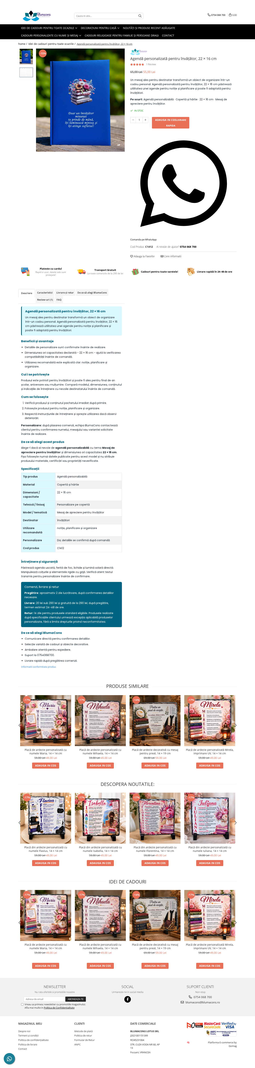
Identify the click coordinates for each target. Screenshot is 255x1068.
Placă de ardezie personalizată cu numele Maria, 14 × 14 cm (46, 751)
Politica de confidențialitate (33, 1040)
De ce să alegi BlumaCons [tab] (92, 292)
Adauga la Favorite (144, 256)
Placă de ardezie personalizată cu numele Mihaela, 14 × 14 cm (100, 751)
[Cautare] (140, 16)
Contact (168, 35)
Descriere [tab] (26, 293)
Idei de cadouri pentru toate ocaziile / (52, 44)
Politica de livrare (27, 1044)
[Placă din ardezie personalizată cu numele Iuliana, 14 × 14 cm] (209, 818)
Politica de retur (83, 1035)
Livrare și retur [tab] (65, 292)
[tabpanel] (80, 100)
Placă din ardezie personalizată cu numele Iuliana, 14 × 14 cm (209, 849)
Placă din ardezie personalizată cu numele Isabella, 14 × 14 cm (100, 849)
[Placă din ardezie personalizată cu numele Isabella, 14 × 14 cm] (100, 818)
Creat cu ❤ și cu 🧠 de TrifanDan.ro (188, 1042)
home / (23, 44)
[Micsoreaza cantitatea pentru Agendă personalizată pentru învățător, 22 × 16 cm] (133, 120)
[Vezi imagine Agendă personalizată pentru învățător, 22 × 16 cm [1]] (26, 72)
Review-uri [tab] (45, 299)
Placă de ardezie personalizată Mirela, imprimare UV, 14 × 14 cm (210, 751)
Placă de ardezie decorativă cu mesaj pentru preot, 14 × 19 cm (155, 751)
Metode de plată (83, 1031)
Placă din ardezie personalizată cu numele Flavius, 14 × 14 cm (45, 849)
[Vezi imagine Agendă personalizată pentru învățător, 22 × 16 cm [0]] (26, 56)
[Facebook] (127, 999)
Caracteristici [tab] (45, 292)
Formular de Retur (84, 1040)
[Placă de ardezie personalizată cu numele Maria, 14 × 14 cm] (45, 720)
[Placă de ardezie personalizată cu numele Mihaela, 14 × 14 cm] (100, 720)
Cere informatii (172, 256)
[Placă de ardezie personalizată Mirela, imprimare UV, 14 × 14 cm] (209, 720)
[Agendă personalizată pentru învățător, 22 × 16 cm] (80, 100)
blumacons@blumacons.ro (202, 1002)
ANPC (77, 1044)
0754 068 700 (202, 997)
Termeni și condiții (28, 1035)
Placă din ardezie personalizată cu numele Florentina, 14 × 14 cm (155, 849)
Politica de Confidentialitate (59, 1007)
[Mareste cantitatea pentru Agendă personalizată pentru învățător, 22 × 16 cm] (145, 120)
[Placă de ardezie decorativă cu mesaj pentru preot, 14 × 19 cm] (155, 720)
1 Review (151, 64)
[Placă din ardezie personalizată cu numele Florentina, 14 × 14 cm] (155, 818)
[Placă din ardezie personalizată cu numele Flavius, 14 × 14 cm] (45, 818)
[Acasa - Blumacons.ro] (37, 15)
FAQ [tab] (59, 299)
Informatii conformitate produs (38, 666)
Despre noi (24, 1031)
